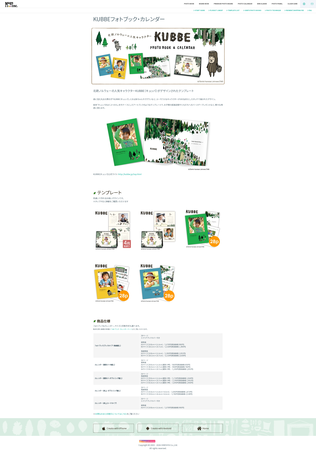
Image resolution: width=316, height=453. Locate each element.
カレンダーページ (126, 329)
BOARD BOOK (204, 4)
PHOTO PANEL (277, 4)
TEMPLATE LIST (234, 10)
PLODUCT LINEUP (216, 10)
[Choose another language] (304, 4)
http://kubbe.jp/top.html (130, 174)
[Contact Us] (312, 4)
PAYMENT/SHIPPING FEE (295, 10)
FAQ (310, 10)
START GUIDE (200, 10)
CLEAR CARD (292, 4)
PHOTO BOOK (189, 4)
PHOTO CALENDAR (245, 4)
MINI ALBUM (262, 4)
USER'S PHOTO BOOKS (253, 10)
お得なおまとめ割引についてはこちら (111, 413)
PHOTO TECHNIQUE (273, 10)
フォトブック (115, 329)
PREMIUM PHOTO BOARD (223, 4)
